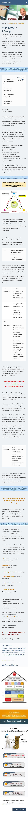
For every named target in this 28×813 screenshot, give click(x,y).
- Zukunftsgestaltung (8, 576)
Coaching (14, 648)
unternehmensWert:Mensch (11, 617)
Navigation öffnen (6, 2)
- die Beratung (6, 565)
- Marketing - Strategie (8, 572)
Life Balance (19, 648)
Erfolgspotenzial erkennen (7, 648)
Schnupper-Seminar (15, 650)
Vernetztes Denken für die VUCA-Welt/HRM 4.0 (13, 654)
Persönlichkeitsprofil (11, 652)
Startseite (10, 23)
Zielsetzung (17, 652)
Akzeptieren (19, 809)
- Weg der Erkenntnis (8, 583)
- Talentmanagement (8, 589)
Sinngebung (22, 652)
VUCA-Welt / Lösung (19, 23)
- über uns (5, 559)
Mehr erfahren (6, 805)
